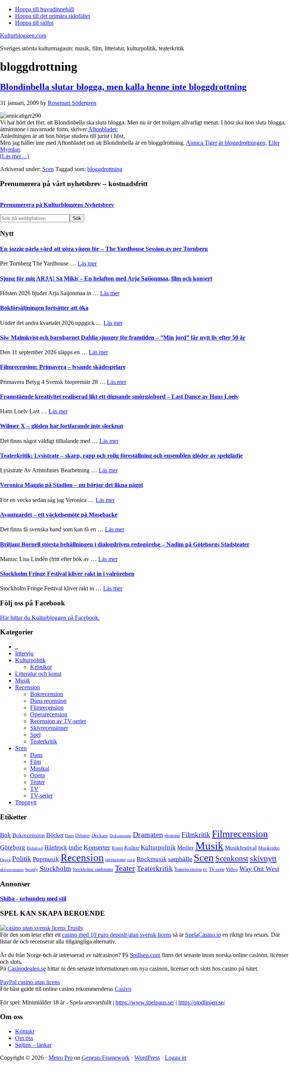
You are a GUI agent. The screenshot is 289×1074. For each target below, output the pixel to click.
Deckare (99, 835)
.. (16, 646)
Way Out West (259, 868)
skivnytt (263, 858)
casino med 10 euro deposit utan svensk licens (116, 934)
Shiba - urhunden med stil (33, 898)
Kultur (131, 848)
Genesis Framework (105, 1057)
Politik (21, 859)
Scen (48, 169)
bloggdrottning (104, 169)
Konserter (97, 847)
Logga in (175, 1057)
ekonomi (172, 835)
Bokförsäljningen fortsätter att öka (44, 308)
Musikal (39, 768)
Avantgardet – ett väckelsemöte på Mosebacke (58, 514)
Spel (35, 734)
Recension (27, 687)
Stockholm (55, 868)
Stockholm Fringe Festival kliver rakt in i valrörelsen (67, 573)
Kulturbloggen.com (23, 35)
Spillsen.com (145, 955)
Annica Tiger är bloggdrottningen (225, 143)
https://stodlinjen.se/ (201, 1002)
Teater (37, 782)
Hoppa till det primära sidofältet (52, 16)
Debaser (82, 835)
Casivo (123, 989)
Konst (117, 848)
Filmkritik (195, 835)
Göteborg (12, 847)
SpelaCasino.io (203, 934)
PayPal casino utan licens (30, 982)
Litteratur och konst (38, 673)
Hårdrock (55, 847)
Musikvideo (269, 848)
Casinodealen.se (27, 968)
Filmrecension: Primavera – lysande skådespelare (63, 367)
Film (35, 761)
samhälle (180, 859)
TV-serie (216, 869)
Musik (22, 680)
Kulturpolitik (30, 660)
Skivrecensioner (49, 728)
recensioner (115, 859)
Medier (185, 848)
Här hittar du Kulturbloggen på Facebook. (50, 617)
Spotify (31, 869)
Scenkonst (231, 858)
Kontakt (24, 1031)
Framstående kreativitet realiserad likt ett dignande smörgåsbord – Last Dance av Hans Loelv (119, 396)
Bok (5, 835)
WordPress (147, 1057)
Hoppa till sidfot (34, 23)
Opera (37, 775)
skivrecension (12, 869)
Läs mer (87, 263)
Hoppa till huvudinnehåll (44, 9)
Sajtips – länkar (33, 1045)
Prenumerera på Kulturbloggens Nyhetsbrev (57, 205)
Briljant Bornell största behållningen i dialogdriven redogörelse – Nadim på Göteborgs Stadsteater (124, 544)
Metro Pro (61, 1057)
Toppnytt (26, 802)
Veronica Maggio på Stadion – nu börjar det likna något (71, 485)
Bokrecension (46, 694)
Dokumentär (120, 835)
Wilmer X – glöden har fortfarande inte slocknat (61, 426)
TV (34, 789)
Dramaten (148, 835)
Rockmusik (152, 859)
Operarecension (48, 714)
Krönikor (41, 667)
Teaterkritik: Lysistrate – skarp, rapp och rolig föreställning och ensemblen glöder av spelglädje (121, 455)
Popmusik (46, 859)
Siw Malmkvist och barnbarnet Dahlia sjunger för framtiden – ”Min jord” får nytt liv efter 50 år (122, 337)
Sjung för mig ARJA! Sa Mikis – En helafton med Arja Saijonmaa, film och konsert (106, 278)
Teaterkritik (43, 741)
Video (232, 869)
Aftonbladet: (103, 129)
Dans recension (48, 701)
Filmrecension (47, 707)
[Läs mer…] (14, 156)
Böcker (55, 835)
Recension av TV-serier (58, 721)
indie (75, 847)
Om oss (24, 1038)
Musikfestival (241, 847)
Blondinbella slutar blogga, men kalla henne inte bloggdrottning (123, 87)
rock (131, 859)
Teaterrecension (188, 869)
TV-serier (41, 795)
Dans (36, 755)
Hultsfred (35, 848)
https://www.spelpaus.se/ (145, 1002)
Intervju (24, 653)
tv (205, 869)
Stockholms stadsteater (93, 869)
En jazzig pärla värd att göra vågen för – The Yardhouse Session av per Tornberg (104, 249)
